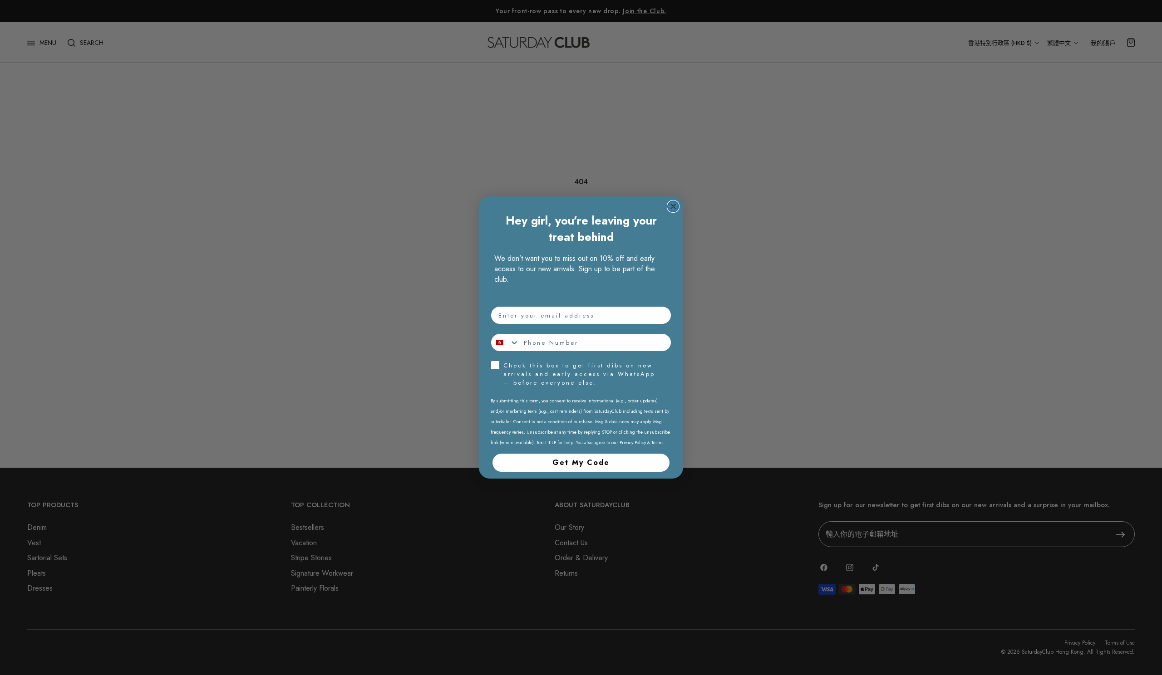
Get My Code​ (581, 462)
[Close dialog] (673, 206)
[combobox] (505, 342)
